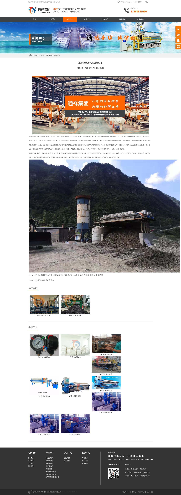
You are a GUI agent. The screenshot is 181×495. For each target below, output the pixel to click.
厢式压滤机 (49, 458)
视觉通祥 (85, 463)
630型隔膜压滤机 (75, 434)
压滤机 (127, 469)
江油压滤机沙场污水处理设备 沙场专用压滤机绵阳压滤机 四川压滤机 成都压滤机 (69, 275)
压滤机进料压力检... (44, 357)
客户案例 (67, 461)
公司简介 (31, 458)
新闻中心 (70, 19)
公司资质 (31, 463)
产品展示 (125, 492)
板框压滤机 (49, 463)
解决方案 (67, 458)
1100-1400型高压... (75, 396)
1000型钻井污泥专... (107, 374)
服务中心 (105, 19)
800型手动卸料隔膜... (106, 413)
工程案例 (49, 469)
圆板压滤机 (49, 466)
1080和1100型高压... (107, 391)
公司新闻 (57, 55)
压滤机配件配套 (51, 471)
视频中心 (122, 19)
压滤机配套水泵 (51, 474)
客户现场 (85, 461)
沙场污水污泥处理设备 (45, 280)
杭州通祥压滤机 (145, 476)
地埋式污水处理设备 (52, 477)
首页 (34, 19)
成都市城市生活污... (106, 354)
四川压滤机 (128, 472)
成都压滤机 (134, 469)
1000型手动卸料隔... (44, 434)
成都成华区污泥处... (75, 315)
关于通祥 (52, 19)
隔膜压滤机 (49, 461)
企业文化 (31, 461)
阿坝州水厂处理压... (44, 315)
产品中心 (87, 19)
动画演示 (85, 458)
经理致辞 (31, 466)
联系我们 (140, 19)
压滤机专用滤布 (75, 357)
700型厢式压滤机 (44, 396)
